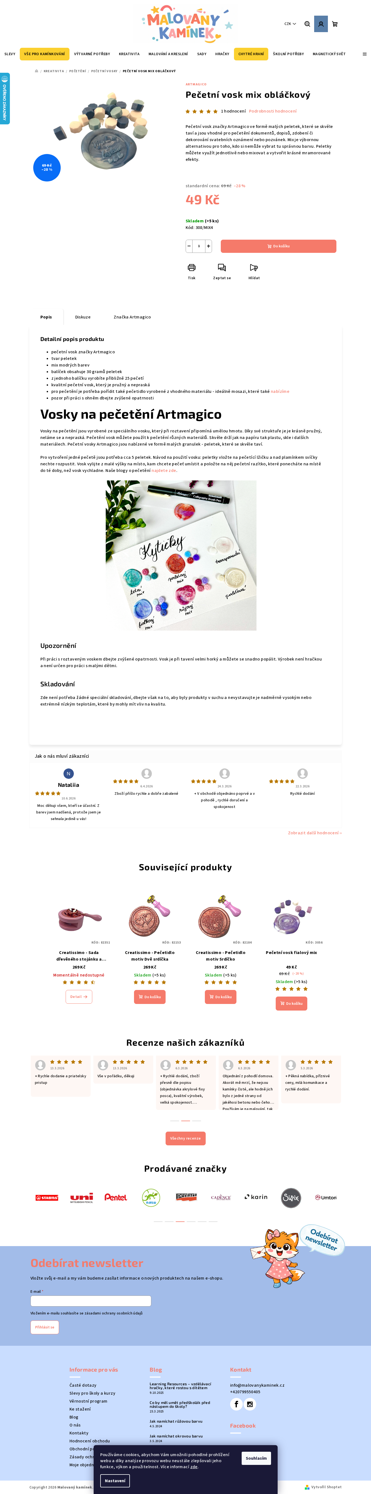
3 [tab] (180, 1221)
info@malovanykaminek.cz (257, 1385)
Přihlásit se (44, 1327)
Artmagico (196, 84)
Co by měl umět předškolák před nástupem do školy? (180, 1404)
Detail (76, 997)
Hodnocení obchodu (89, 1441)
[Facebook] (236, 1404)
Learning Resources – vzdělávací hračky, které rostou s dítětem (180, 1386)
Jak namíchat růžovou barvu (176, 1421)
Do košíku (281, 246)
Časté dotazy (83, 1385)
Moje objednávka (86, 1465)
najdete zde (164, 471)
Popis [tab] (46, 317)
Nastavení (115, 1481)
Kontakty (78, 1433)
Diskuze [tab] (83, 317)
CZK (287, 24)
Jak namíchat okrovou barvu (176, 1436)
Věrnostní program (88, 1401)
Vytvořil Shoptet (326, 1487)
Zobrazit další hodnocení (313, 833)
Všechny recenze (185, 1138)
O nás (75, 1425)
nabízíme (281, 391)
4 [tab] (191, 1221)
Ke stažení (80, 1409)
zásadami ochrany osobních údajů (114, 1313)
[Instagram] (250, 1404)
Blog (74, 1417)
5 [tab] (202, 1221)
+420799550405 (245, 1392)
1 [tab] (158, 1221)
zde (194, 1467)
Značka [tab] (132, 317)
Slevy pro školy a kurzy (92, 1393)
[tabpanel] (46, 1197)
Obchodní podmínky (89, 1449)
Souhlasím (256, 1458)
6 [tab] (213, 1221)
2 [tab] (169, 1221)
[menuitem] (9, 54)
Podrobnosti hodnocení (273, 111)
